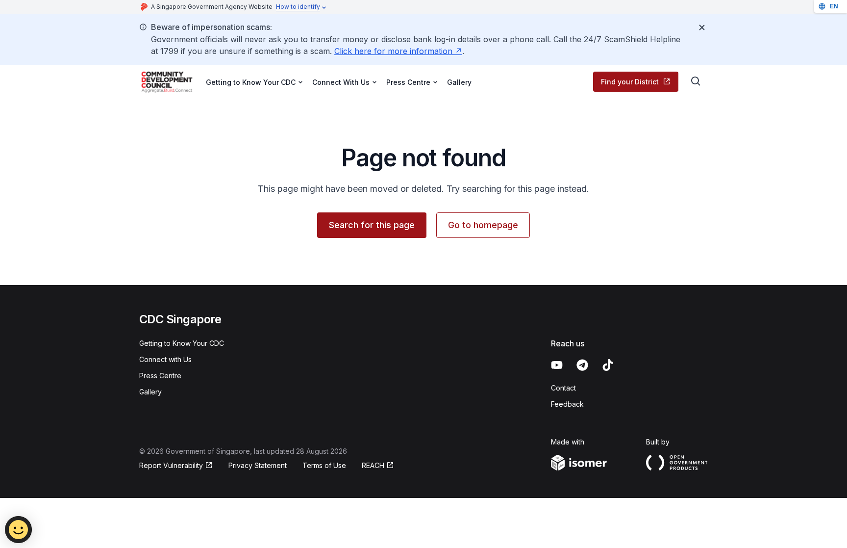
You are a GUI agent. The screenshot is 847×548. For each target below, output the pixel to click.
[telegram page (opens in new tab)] (582, 365)
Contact (563, 388)
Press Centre (160, 375)
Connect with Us (165, 359)
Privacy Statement (257, 465)
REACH (378, 465)
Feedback (567, 404)
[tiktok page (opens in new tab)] (608, 365)
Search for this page (372, 225)
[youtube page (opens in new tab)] (557, 365)
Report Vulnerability (171, 465)
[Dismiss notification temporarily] (702, 27)
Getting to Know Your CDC (181, 343)
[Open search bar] (696, 81)
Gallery (459, 82)
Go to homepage (483, 225)
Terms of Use (324, 465)
